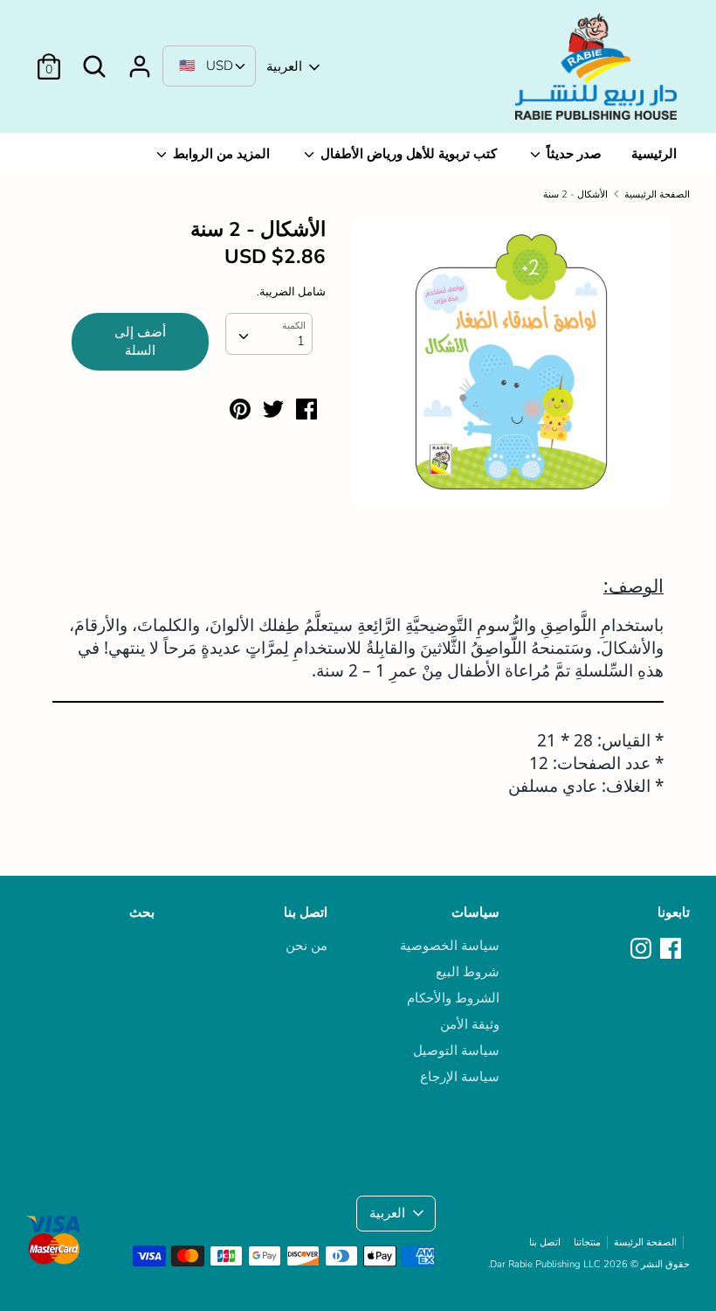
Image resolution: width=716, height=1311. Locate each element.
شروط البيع (467, 972)
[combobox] (269, 334)
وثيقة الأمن (469, 1024)
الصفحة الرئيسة (645, 1242)
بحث (142, 912)
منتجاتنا (587, 1242)
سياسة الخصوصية (449, 945)
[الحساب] (139, 59)
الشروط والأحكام (453, 998)
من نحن (306, 945)
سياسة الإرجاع (459, 1077)
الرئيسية (654, 154)
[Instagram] (642, 949)
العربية (284, 66)
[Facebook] (672, 949)
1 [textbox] (301, 341)
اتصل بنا (305, 912)
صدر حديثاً (572, 154)
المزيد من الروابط (219, 154)
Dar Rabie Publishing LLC (545, 1264)
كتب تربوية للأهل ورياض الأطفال (407, 154)
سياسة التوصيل (456, 1050)
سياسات (475, 912)
